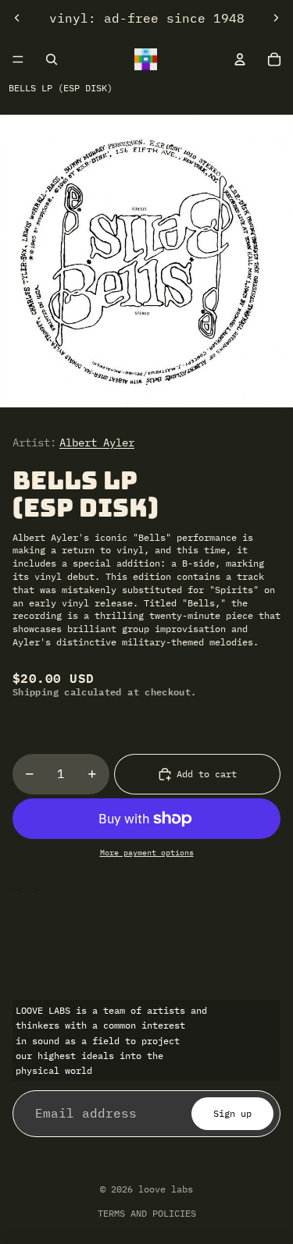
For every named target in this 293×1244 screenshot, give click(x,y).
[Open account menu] (240, 59)
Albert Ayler (96, 442)
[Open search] (51, 59)
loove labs (165, 1189)
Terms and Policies (147, 1213)
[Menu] (18, 59)
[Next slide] (276, 18)
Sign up (232, 1113)
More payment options (147, 853)
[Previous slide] (17, 18)
